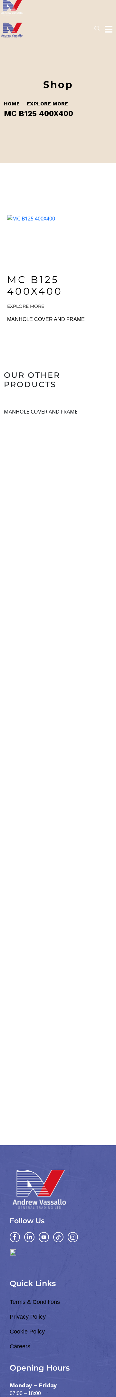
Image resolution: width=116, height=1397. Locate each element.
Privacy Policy (28, 1317)
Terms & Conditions (35, 1302)
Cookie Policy (27, 1331)
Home (12, 104)
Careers (20, 1346)
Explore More (47, 104)
